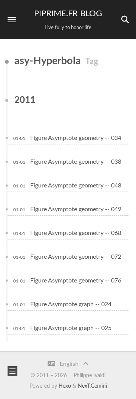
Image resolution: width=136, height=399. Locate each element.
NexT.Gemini (92, 386)
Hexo (65, 386)
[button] (12, 19)
